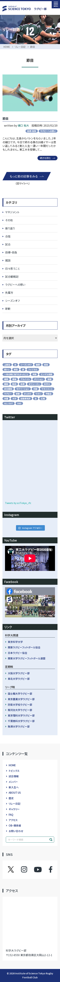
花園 (35, 388)
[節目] (30, 92)
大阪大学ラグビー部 (19, 673)
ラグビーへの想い (48, 131)
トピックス (14, 770)
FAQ (11, 814)
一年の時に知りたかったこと (16, 374)
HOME (12, 765)
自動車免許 (25, 398)
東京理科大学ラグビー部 (21, 715)
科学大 (47, 384)
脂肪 (14, 384)
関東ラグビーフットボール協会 (24, 647)
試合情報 (14, 776)
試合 (7, 244)
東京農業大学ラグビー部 (21, 699)
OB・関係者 (15, 825)
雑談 (7, 260)
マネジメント (12, 212)
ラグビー (8, 393)
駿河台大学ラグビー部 (20, 710)
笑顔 (34, 374)
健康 (50, 379)
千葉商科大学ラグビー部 (21, 721)
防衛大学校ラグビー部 (20, 704)
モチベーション (22, 388)
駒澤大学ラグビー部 (19, 726)
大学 (14, 398)
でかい (38, 393)
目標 (22, 384)
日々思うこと (12, 268)
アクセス (13, 820)
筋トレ (7, 369)
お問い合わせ (16, 831)
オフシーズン (34, 384)
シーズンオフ (12, 301)
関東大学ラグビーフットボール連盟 (26, 658)
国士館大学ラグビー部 (20, 693)
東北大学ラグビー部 (19, 678)
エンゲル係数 (46, 374)
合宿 (7, 236)
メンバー (13, 781)
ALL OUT (8, 403)
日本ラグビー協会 (17, 653)
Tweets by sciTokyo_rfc (18, 503)
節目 (5, 118)
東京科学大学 (15, 642)
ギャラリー (14, 809)
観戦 (6, 384)
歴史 (11, 798)
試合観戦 (8, 388)
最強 (14, 379)
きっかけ (27, 393)
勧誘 (38, 364)
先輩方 (9, 293)
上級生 (7, 364)
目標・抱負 (31, 131)
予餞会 (49, 393)
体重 (6, 398)
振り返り (10, 228)
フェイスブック (47, 869)
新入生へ (14, 787)
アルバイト (25, 379)
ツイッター (14, 869)
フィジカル (32, 369)
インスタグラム (27, 869)
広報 (43, 398)
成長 (46, 364)
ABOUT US (15, 792)
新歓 (7, 309)
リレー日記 (14, 803)
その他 (9, 220)
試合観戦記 (11, 277)
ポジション (38, 379)
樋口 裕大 (23, 125)
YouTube (38, 869)
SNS (19, 403)
